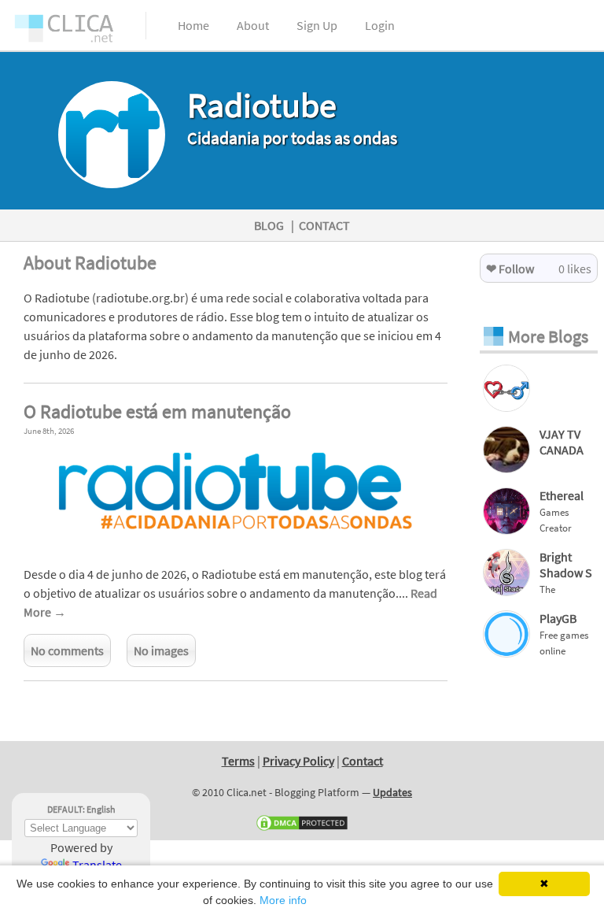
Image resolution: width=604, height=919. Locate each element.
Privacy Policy (298, 761)
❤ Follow (510, 268)
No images (161, 650)
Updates (392, 792)
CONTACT (324, 225)
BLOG (269, 225)
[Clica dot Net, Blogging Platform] (78, 31)
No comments (67, 650)
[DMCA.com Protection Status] (302, 828)
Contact (362, 761)
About (253, 25)
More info (283, 900)
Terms (238, 761)
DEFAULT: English (81, 809)
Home (193, 25)
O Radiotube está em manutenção (157, 411)
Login (380, 25)
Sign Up (316, 25)
